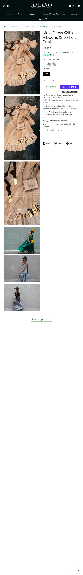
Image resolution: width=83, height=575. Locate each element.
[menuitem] (9, 13)
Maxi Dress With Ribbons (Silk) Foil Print (44, 26)
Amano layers (18, 26)
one (46, 73)
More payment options (69, 92)
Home (6, 26)
